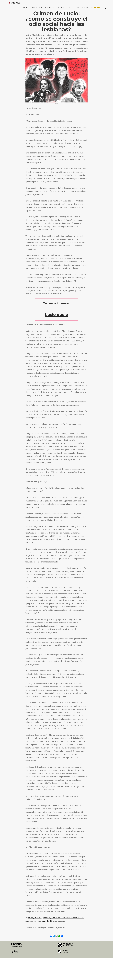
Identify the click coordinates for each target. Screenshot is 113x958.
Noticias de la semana (54, 8)
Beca (71, 8)
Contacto (95, 8)
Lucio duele (56, 314)
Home (25, 8)
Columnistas (82, 8)
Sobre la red (36, 8)
